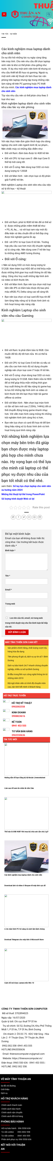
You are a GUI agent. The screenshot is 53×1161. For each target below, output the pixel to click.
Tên (7, 576)
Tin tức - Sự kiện (9, 34)
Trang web (10, 604)
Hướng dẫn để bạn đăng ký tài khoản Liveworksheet (24, 778)
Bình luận (10, 550)
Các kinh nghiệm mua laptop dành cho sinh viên (23, 875)
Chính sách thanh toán (11, 1105)
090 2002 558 (24, 1132)
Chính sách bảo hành (11, 1109)
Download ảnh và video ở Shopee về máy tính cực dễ (24, 886)
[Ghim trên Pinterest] (34, 517)
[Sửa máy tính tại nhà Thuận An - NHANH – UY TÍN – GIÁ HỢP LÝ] (26, 14)
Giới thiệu (5, 1089)
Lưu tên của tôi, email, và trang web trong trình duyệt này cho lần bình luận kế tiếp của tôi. (26, 622)
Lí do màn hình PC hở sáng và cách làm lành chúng (24, 929)
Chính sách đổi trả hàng (12, 1116)
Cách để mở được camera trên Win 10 (19, 983)
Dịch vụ (4, 1093)
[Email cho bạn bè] (29, 517)
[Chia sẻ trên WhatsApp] (13, 517)
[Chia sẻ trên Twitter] (23, 517)
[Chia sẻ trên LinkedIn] (39, 517)
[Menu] (4, 14)
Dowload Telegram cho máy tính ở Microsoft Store (24, 940)
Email (8, 589)
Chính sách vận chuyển (11, 1112)
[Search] (49, 14)
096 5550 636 (24, 1128)
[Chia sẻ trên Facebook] (18, 517)
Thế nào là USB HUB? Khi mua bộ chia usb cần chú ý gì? (26, 832)
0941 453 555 (24, 1136)
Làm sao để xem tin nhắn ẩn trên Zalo (19, 788)
